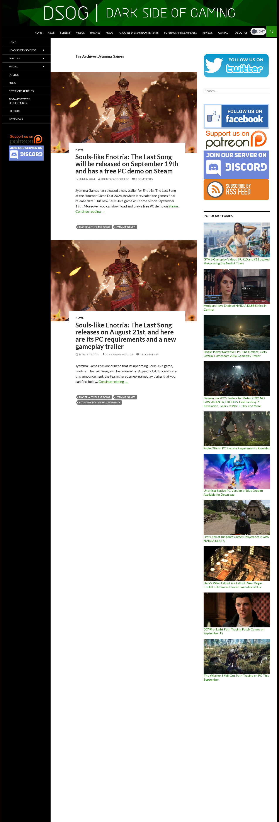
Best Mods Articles (21, 91)
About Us (241, 32)
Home (38, 32)
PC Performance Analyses (180, 32)
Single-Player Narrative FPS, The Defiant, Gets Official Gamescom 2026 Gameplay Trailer (235, 354)
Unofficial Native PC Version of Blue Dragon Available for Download (233, 492)
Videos (80, 32)
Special (13, 66)
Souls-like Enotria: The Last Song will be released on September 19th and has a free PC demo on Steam (127, 164)
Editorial (15, 111)
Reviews (207, 32)
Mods (109, 32)
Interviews (16, 119)
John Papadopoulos (115, 179)
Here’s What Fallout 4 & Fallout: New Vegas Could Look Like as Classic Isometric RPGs (233, 585)
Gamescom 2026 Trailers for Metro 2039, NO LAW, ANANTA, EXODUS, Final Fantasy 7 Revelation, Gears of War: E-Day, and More (234, 402)
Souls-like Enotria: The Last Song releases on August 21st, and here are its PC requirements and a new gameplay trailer (125, 335)
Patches (95, 32)
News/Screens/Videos (22, 50)
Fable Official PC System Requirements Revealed (237, 448)
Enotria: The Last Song (94, 227)
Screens (65, 32)
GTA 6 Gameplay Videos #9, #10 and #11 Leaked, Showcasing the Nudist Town (237, 261)
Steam (173, 206)
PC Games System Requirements (138, 32)
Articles (14, 58)
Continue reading (90, 211)
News (51, 32)
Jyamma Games (125, 227)
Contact (224, 32)
